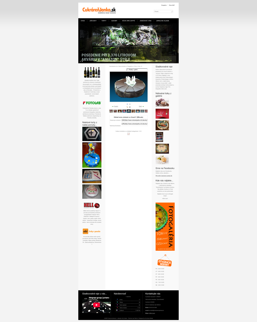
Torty (103, 21)
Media (151, 318)
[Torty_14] (130, 101)
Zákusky (93, 21)
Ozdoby (114, 21)
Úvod (83, 21)
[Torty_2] (159, 141)
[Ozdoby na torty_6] (162, 118)
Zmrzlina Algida (162, 21)
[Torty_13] (124, 111)
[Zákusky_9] (162, 106)
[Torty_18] (147, 111)
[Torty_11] (115, 111)
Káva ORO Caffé (128, 21)
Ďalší (140, 106)
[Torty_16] (138, 111)
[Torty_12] (120, 111)
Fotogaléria (164, 5)
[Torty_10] (111, 111)
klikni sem (164, 89)
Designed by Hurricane (144, 318)
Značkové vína (145, 21)
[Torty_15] (133, 111)
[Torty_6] (162, 130)
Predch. (116, 106)
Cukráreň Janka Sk (166, 176)
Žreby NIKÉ (172, 5)
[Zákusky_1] (162, 163)
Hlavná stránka (121, 66)
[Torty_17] (142, 111)
